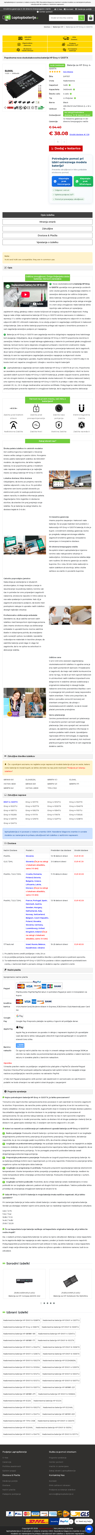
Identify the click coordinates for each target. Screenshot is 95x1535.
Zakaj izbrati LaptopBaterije (62, 1471)
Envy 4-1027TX (32, 806)
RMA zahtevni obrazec (59, 1485)
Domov (47, 27)
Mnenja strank (47, 222)
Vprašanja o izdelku (47, 242)
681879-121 (52, 784)
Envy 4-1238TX (76, 819)
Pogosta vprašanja (57, 1458)
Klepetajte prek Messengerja (63, 181)
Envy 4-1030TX (54, 806)
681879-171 (74, 784)
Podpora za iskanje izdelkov (62, 1490)
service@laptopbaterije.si (61, 1494)
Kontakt (69, 9)
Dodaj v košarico (68, 148)
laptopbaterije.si (45, 1528)
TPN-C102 (52, 788)
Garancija (6, 1462)
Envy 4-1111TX (32, 815)
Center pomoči (46, 12)
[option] (24, 84)
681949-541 (9, 780)
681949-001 (31, 784)
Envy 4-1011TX (32, 802)
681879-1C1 (52, 780)
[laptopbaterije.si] (21, 20)
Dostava (6, 1485)
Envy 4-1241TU (10, 823)
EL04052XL (31, 780)
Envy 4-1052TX (32, 810)
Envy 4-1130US (76, 815)
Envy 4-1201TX (10, 819)
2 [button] (44, 1303)
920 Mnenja (68, 72)
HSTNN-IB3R (10, 784)
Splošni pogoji (9, 1471)
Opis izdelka (47, 215)
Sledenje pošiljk (84, 9)
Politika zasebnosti (11, 1466)
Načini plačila (8, 1490)
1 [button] (41, 1303)
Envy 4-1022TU (10, 806)
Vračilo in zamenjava (58, 1466)
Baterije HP (58, 27)
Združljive (47, 228)
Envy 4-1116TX (54, 815)
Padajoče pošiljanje (11, 1494)
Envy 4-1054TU (54, 810)
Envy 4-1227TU (54, 819)
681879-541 (9, 788)
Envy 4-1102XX (10, 815)
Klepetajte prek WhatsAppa (85, 181)
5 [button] (54, 1303)
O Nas (59, 9)
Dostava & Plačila (47, 235)
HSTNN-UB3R (32, 788)
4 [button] (50, 1303)
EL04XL (72, 780)
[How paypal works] (59, 1521)
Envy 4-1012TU (54, 802)
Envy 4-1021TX (75, 802)
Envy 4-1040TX (76, 806)
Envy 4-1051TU (10, 810)
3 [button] (47, 1303)
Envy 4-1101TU (75, 810)
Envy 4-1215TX (32, 819)
